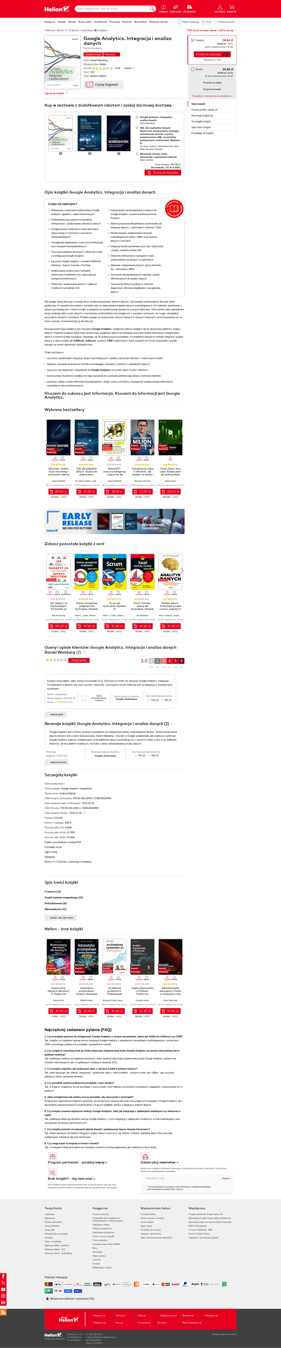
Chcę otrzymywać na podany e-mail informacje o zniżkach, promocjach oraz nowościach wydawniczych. (179, 1187)
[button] (182, 436)
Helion (103, 64)
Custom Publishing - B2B (200, 1230)
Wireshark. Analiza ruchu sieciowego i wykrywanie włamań (58, 471)
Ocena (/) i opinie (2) (204, 109)
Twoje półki (50, 1230)
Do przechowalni (212, 89)
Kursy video (85, 21)
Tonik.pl (233, 1334)
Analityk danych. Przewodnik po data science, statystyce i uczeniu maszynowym (170, 609)
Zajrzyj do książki (54, 93)
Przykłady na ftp (53, 847)
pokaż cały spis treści (62, 917)
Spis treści (201, 127)
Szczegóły (201, 121)
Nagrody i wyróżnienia (150, 1234)
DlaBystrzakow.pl (168, 1315)
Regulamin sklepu (101, 1224)
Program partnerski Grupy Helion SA (205, 1214)
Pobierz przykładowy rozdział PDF (63, 842)
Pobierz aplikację (190, 21)
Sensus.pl (120, 1315)
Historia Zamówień (53, 1222)
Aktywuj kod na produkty (56, 1234)
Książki (62, 21)
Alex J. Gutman (165, 615)
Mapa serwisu (99, 1256)
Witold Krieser (86, 1000)
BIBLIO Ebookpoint (197, 1226)
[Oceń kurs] (56, 659)
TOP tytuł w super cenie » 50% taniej (210, 30)
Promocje (115, 21)
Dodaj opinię (79, 660)
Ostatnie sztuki (93, 54)
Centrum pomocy (101, 1214)
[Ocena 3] (100, 68)
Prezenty (49, 1237)
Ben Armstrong (58, 615)
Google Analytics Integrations (76, 788)
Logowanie (49, 1214)
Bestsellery (140, 21)
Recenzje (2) (202, 115)
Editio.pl (142, 1315)
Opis (198, 103)
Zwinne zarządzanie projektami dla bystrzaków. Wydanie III (86, 607)
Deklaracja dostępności (103, 1232)
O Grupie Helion (147, 1214)
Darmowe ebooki (158, 21)
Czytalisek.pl (144, 1322)
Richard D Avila (110, 1000)
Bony (208, 21)
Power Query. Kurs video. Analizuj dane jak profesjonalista (170, 471)
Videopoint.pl (100, 1322)
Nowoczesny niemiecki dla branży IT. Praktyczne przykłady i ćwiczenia (58, 992)
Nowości (127, 21)
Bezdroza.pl (188, 1315)
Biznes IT (50, 861)
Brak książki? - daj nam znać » (71, 1179)
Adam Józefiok (146, 160)
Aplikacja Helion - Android (57, 1245)
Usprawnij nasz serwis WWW (106, 1244)
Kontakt (96, 1263)
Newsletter (97, 1252)
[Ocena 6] (111, 68)
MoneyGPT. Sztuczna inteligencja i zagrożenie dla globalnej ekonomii (114, 473)
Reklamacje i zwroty (102, 1267)
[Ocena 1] (93, 68)
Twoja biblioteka (52, 1226)
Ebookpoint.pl (211, 1315)
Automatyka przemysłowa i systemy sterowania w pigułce (86, 992)
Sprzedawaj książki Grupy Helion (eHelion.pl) (209, 1218)
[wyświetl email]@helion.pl (104, 1337)
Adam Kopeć (170, 481)
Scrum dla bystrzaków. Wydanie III (114, 606)
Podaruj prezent (226, 21)
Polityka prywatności (102, 1228)
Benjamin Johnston (154, 149)
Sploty (163, 1322)
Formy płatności (100, 1240)
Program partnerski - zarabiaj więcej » (77, 1162)
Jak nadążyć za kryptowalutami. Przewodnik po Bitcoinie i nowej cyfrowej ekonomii (58, 609)
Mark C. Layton (81, 615)
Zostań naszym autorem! (152, 1218)
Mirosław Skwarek (142, 481)
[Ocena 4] (104, 68)
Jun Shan (144, 146)
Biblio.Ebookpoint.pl (192, 1322)
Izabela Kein (58, 1000)
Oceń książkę (147, 1222)
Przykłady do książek (150, 1230)
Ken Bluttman (142, 615)
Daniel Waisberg (99, 60)
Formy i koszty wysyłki (103, 1236)
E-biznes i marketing (68, 861)
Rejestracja (50, 1218)
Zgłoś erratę (51, 852)
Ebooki (72, 21)
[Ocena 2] (96, 68)
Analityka (86, 861)
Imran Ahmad (123, 1000)
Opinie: (129, 68)
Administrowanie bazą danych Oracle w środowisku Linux (170, 991)
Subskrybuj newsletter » (159, 1162)
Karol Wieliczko (170, 1000)
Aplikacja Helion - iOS (55, 1249)
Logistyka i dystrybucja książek (203, 1237)
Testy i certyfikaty (53, 1241)
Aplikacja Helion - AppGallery (58, 1253)
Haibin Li (153, 146)
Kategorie (50, 21)
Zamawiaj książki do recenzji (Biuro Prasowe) (209, 1222)
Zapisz (225, 1178)
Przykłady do (202, 133)
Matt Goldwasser (165, 146)
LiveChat (97, 1260)
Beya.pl (119, 1322)
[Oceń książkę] (102, 68)
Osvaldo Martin (142, 1000)
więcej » (180, 1189)
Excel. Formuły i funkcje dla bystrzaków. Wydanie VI (142, 607)
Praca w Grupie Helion (198, 1234)
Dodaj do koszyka (165, 172)
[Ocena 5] (107, 68)
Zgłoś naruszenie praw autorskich (156, 1237)
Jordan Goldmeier (181, 615)
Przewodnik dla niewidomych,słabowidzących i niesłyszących (108, 1219)
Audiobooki (100, 21)
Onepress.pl (99, 1315)
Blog (95, 1248)
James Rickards (114, 481)
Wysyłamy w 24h (212, 59)
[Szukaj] (152, 9)
